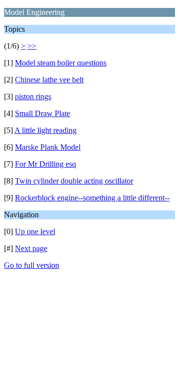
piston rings (33, 96)
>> (31, 46)
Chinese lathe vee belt (49, 79)
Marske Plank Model (48, 147)
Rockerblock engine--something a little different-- (92, 198)
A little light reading (45, 130)
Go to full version (31, 265)
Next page (31, 248)
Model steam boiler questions (60, 63)
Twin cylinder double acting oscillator (74, 181)
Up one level (35, 231)
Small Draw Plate (42, 113)
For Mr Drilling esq (45, 164)
